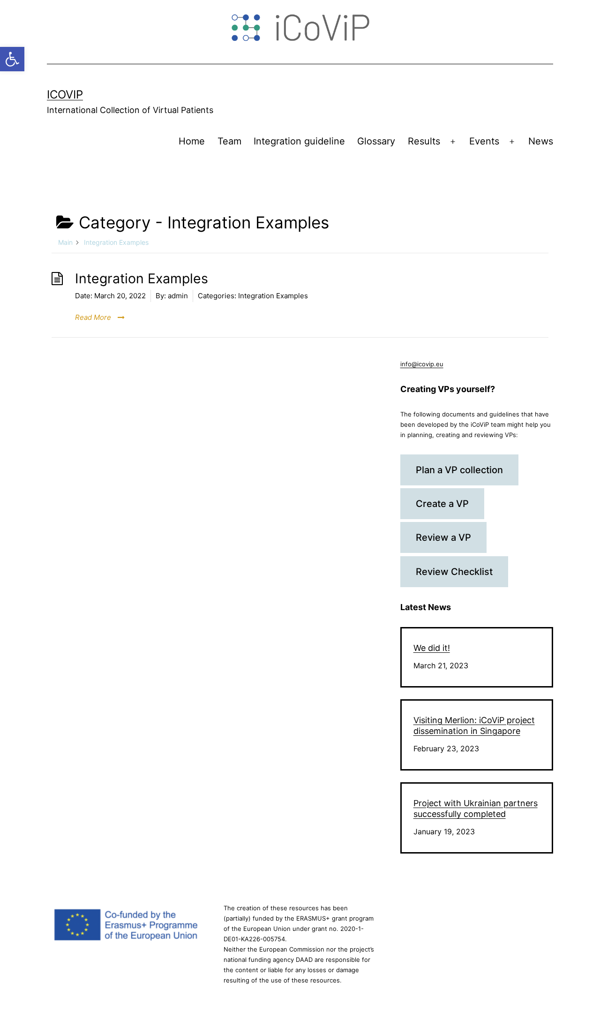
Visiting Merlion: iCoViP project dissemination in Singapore (474, 725)
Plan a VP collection (459, 470)
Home (192, 141)
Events (484, 141)
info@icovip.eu (421, 364)
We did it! (431, 648)
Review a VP (443, 537)
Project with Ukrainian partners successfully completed (475, 808)
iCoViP (65, 94)
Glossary (376, 141)
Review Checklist (454, 571)
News (540, 141)
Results (424, 141)
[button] (12, 59)
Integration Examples (141, 278)
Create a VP (442, 503)
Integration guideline (299, 141)
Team (229, 141)
